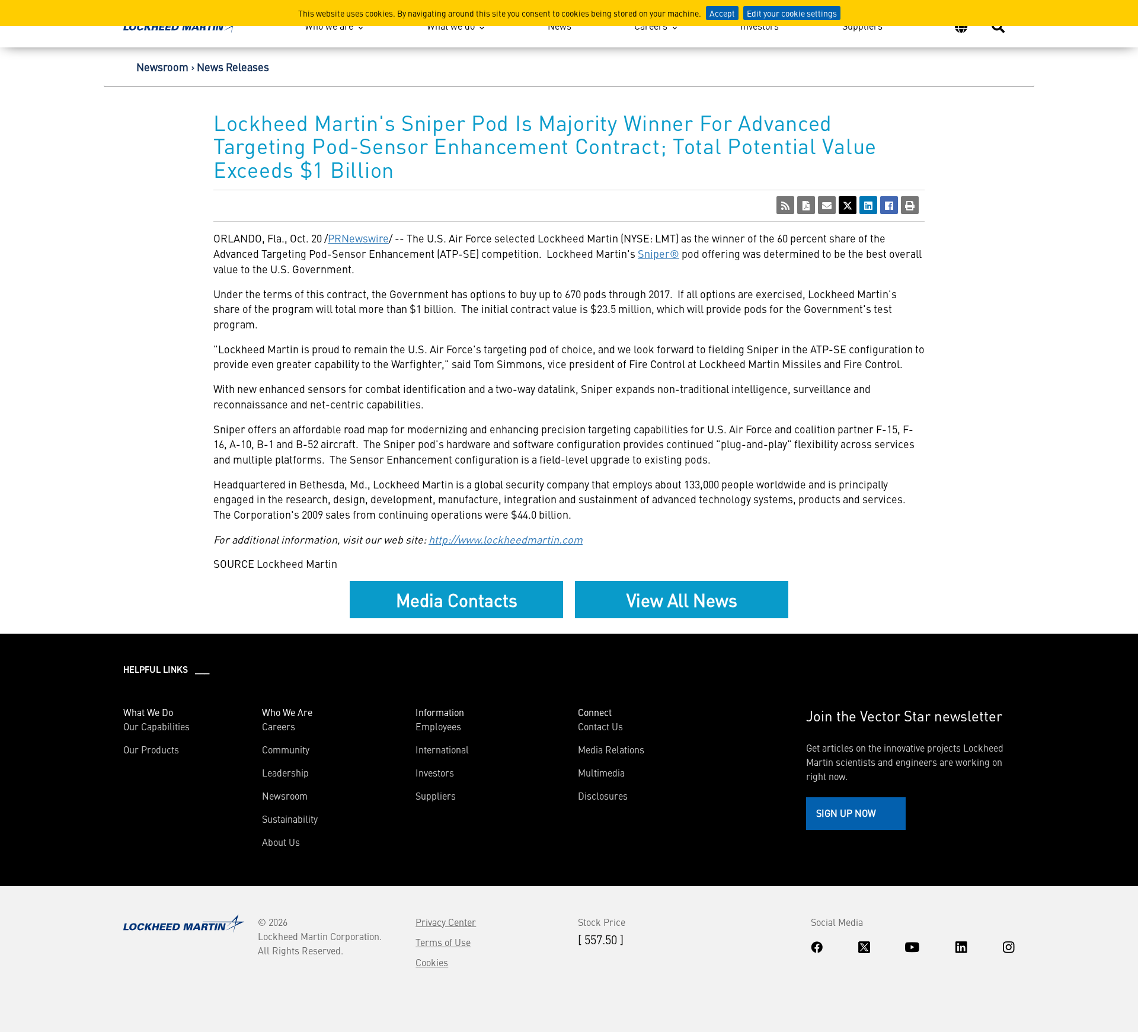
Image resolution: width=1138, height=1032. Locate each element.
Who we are (329, 25)
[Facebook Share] (889, 205)
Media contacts (456, 599)
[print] (910, 205)
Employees (438, 726)
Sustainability (290, 818)
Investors (759, 25)
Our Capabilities (156, 726)
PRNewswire (358, 238)
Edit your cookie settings (792, 13)
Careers (650, 25)
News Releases (233, 66)
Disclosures (603, 795)
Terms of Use (443, 941)
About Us (281, 841)
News (559, 25)
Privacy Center (445, 921)
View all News (681, 599)
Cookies (431, 962)
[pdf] (806, 205)
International (442, 749)
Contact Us (600, 726)
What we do (451, 25)
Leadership (285, 772)
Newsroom (162, 66)
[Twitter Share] (847, 205)
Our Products (151, 749)
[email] (827, 205)
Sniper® (658, 253)
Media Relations (611, 749)
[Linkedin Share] (868, 205)
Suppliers (862, 25)
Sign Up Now (846, 812)
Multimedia (601, 772)
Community (285, 749)
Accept (722, 13)
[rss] (785, 205)
